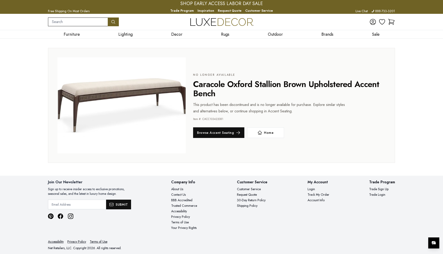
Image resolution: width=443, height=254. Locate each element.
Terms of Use (180, 222)
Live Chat (362, 11)
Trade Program (182, 10)
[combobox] (78, 22)
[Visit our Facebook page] (60, 216)
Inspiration (206, 10)
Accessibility (179, 211)
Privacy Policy (180, 216)
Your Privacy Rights (184, 227)
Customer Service (259, 10)
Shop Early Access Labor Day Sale (221, 3)
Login (311, 189)
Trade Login (377, 194)
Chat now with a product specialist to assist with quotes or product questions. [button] (401, 231)
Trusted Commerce (184, 205)
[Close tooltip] (435, 229)
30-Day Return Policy (251, 200)
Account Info (316, 200)
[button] (391, 22)
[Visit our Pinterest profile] (51, 216)
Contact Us (178, 194)
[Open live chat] (433, 242)
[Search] (113, 22)
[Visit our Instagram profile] (70, 216)
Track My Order (318, 194)
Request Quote (230, 10)
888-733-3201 (385, 11)
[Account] (373, 22)
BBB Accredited (181, 200)
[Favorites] (382, 22)
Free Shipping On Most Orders (69, 11)
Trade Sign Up (379, 189)
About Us (177, 189)
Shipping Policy (247, 205)
